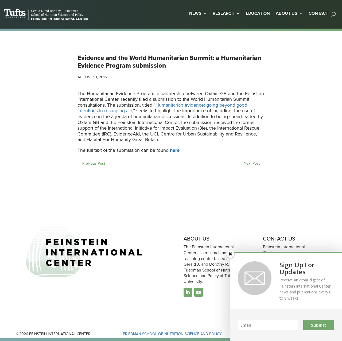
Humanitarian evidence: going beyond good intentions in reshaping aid (162, 108)
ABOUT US (286, 13)
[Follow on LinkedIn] (188, 292)
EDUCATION (258, 13)
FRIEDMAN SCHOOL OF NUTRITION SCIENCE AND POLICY (172, 333)
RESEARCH (224, 13)
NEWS (195, 13)
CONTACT (318, 13)
